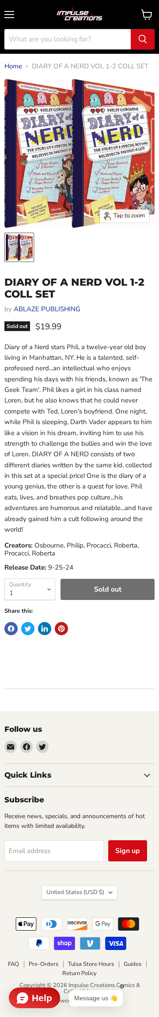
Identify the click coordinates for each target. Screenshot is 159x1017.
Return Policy (79, 973)
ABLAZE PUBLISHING (47, 309)
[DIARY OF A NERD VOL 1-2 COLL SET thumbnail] (19, 247)
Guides (132, 964)
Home (13, 66)
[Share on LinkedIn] (44, 628)
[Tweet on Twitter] (27, 628)
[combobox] (67, 39)
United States (75, 892)
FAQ (13, 964)
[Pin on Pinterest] (61, 628)
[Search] (143, 39)
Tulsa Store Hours (91, 964)
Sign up (127, 851)
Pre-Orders (43, 964)
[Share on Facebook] (11, 628)
